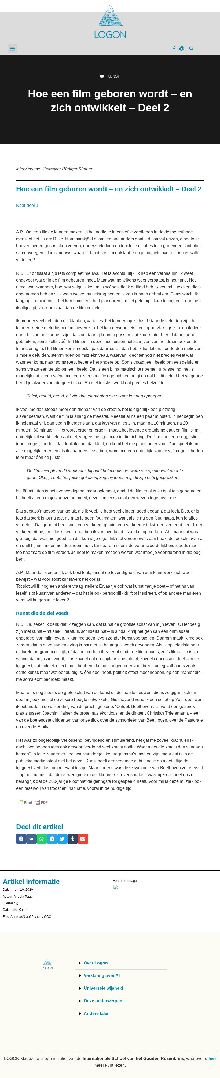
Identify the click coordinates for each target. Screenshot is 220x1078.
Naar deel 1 (27, 205)
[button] (12, 48)
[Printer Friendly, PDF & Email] (32, 802)
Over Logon (96, 963)
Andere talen (97, 1013)
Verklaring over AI (102, 975)
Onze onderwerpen (103, 1001)
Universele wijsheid (103, 988)
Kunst (113, 76)
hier (212, 1058)
